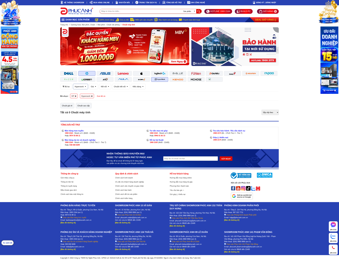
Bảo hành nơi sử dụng (168, 20)
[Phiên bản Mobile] (258, 190)
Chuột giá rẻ (67, 106)
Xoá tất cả (101, 96)
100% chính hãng (106, 20)
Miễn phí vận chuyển (144, 20)
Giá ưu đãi (124, 20)
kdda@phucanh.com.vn (75, 247)
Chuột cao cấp (83, 106)
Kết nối (104, 86)
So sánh (7, 243)
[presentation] (61, 46)
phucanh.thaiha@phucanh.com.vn (134, 244)
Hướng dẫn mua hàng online (181, 178)
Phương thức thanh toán (179, 186)
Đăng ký (260, 3)
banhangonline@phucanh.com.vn (78, 220)
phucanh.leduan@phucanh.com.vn (188, 244)
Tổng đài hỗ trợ (174, 3)
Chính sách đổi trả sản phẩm (126, 194)
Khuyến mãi (124, 3)
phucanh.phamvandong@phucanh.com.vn (246, 247)
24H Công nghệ (198, 3)
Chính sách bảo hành (123, 190)
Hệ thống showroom (74, 3)
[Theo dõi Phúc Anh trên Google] (242, 199)
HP (73, 96)
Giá (92, 86)
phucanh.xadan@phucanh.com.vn (134, 218)
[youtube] (238, 190)
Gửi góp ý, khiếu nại (177, 194)
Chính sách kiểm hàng (123, 198)
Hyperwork (79, 86)
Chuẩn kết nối (120, 86)
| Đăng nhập (270, 3)
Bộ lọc (67, 86)
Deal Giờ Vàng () (265, 19)
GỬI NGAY (226, 159)
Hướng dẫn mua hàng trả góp (181, 182)
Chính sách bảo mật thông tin (72, 194)
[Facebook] (233, 190)
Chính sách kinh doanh (124, 178)
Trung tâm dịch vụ (148, 3)
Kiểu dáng (137, 86)
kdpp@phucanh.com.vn (239, 218)
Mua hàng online (101, 3)
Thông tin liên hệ (67, 182)
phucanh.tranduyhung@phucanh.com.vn (190, 221)
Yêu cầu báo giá (176, 190)
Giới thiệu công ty (67, 178)
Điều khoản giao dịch (69, 190)
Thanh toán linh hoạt (191, 20)
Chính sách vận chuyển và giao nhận (129, 186)
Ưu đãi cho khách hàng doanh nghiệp (129, 182)
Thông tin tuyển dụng (69, 186)
